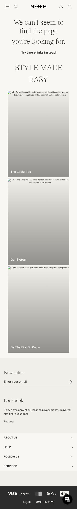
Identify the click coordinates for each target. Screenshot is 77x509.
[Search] (16, 6)
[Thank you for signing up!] (71, 382)
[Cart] (69, 6)
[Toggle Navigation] (7, 6)
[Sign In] (61, 6)
